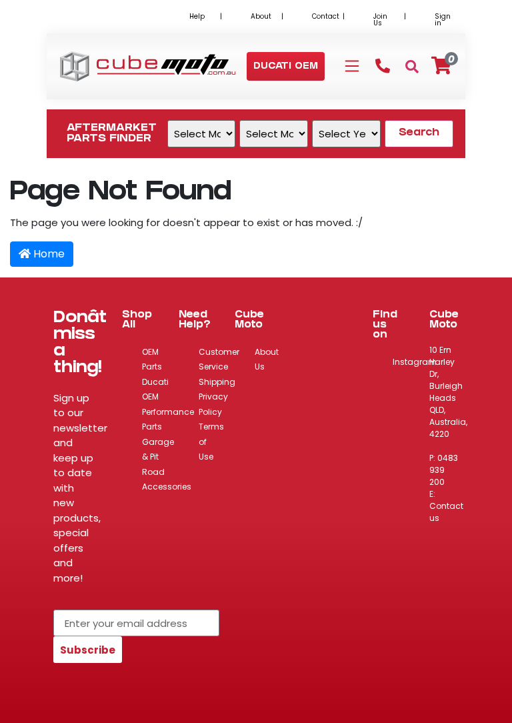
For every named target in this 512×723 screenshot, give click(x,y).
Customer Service (219, 359)
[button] (285, 67)
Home (48, 253)
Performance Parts (168, 419)
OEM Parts (152, 359)
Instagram (415, 362)
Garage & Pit (158, 449)
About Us (267, 359)
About (261, 16)
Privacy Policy (213, 404)
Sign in (443, 19)
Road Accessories (166, 479)
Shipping (217, 382)
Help (197, 16)
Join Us (380, 19)
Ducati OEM (155, 389)
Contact (325, 16)
